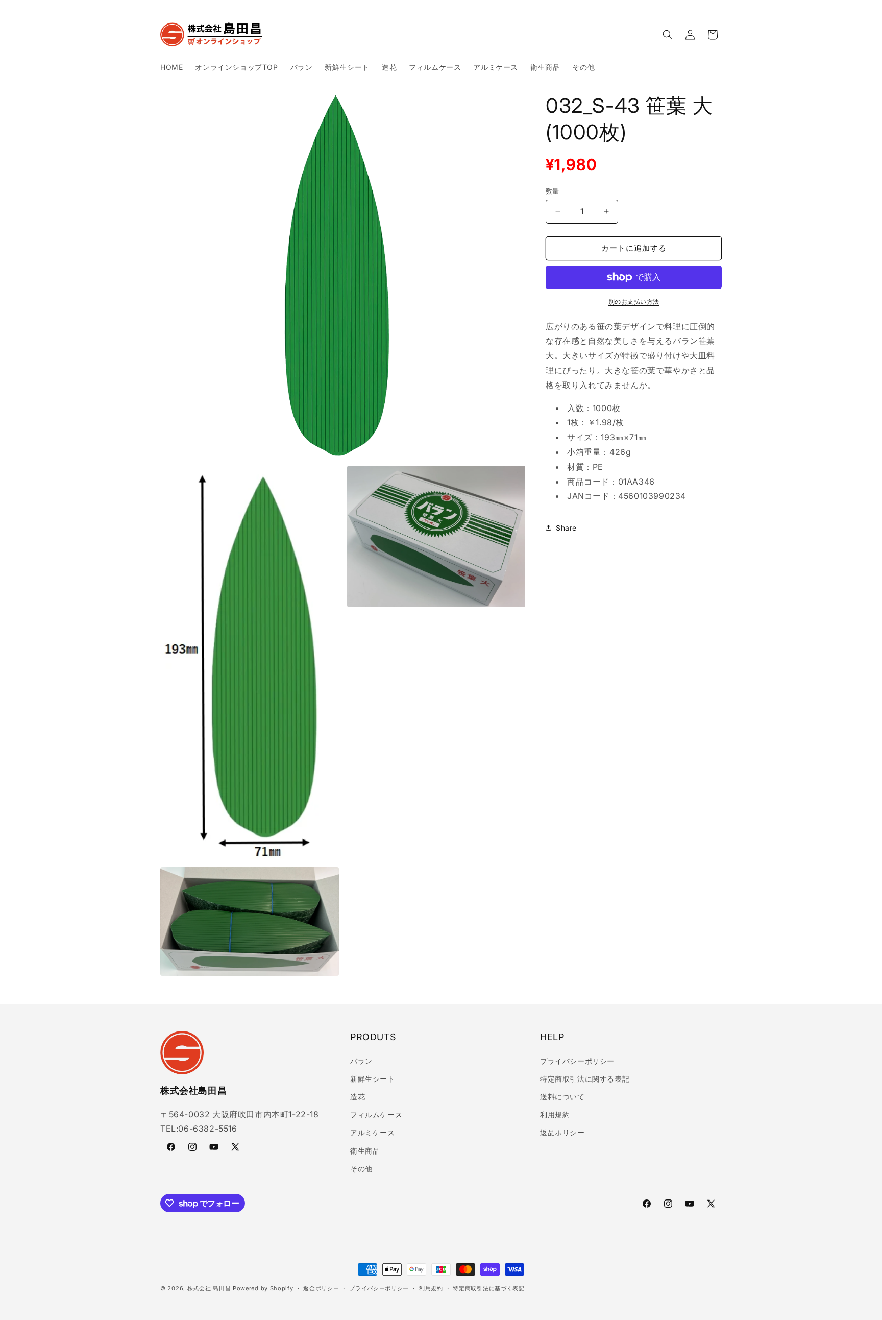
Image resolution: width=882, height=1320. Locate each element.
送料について (562, 1096)
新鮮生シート (372, 1078)
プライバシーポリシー (577, 1061)
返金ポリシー (321, 1288)
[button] (667, 34)
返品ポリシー (562, 1132)
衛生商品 (365, 1150)
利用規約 (555, 1114)
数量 (552, 191)
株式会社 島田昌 (209, 1288)
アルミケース (372, 1132)
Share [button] (566, 527)
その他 (361, 1168)
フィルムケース (376, 1114)
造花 (357, 1096)
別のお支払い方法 (633, 301)
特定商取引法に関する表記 (584, 1078)
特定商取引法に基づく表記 (488, 1288)
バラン (361, 1061)
